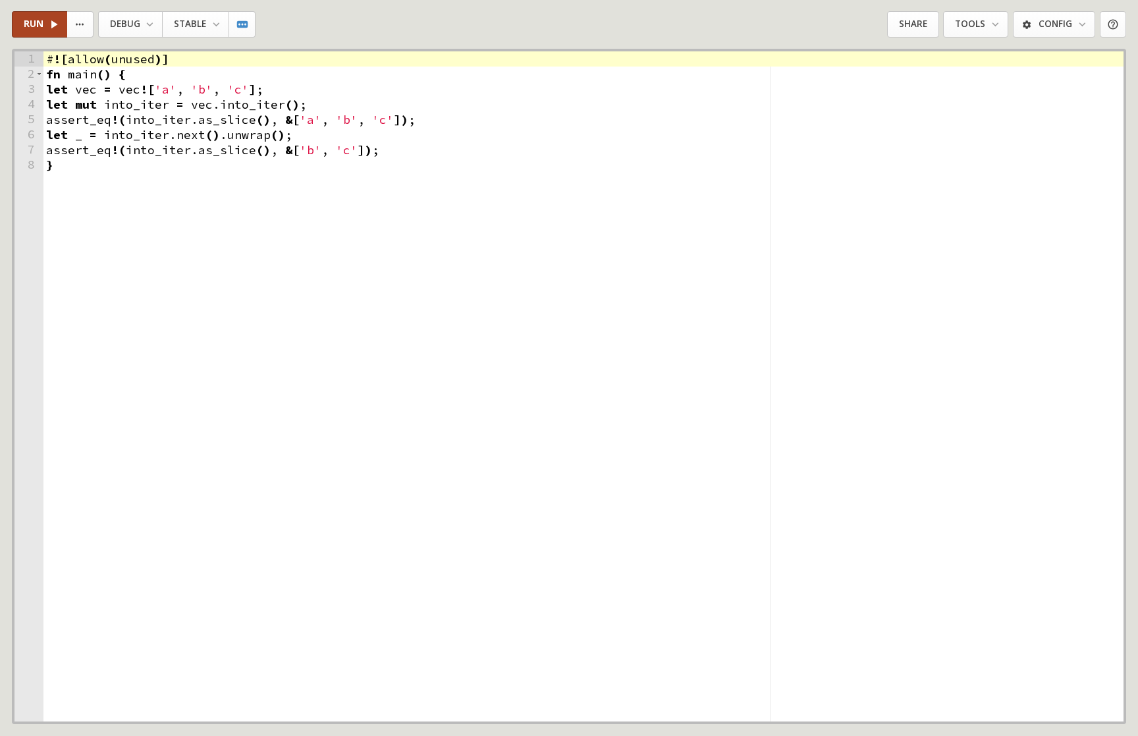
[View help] (1113, 24)
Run (33, 24)
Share (913, 24)
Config (1055, 24)
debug (125, 24)
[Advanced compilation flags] (242, 24)
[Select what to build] (80, 24)
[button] (39, 74)
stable (190, 24)
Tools (970, 24)
